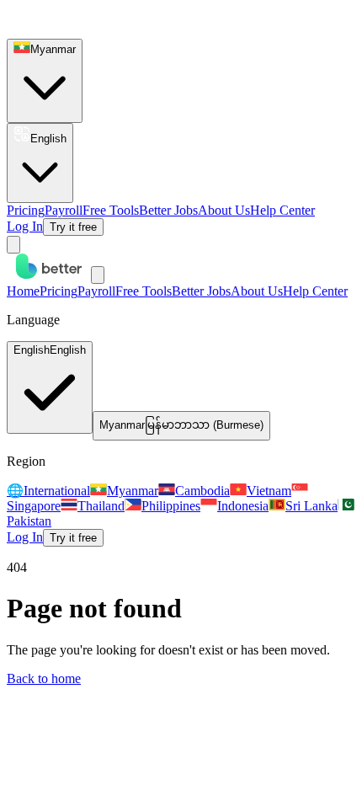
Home (23, 291)
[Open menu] (13, 245)
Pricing (26, 210)
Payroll (64, 210)
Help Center (282, 210)
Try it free (73, 227)
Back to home (44, 678)
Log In (25, 226)
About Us (224, 210)
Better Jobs (168, 210)
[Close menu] (97, 275)
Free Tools (111, 210)
